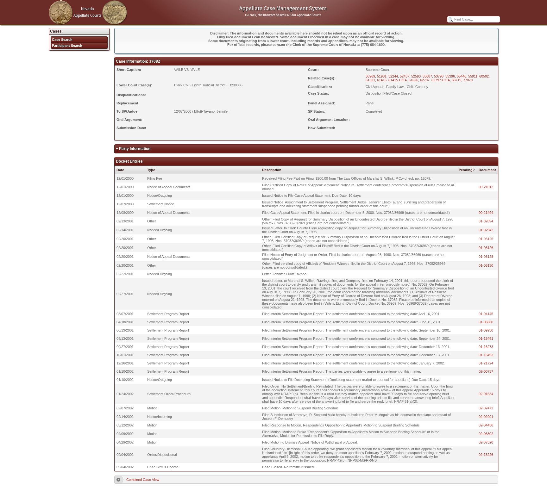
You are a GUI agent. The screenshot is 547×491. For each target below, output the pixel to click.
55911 (472, 76)
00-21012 (486, 187)
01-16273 (486, 347)
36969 (370, 76)
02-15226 (486, 455)
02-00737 (486, 371)
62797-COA (440, 80)
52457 (404, 76)
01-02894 (486, 221)
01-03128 (486, 256)
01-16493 (486, 355)
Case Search (62, 39)
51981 (382, 76)
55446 (461, 76)
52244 (393, 76)
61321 (370, 80)
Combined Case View (142, 480)
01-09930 (486, 330)
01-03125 (486, 239)
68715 (456, 80)
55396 (450, 76)
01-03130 (486, 265)
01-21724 (486, 363)
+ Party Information (133, 148)
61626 (413, 80)
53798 (438, 76)
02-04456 (486, 425)
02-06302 (486, 434)
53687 (427, 76)
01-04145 (486, 314)
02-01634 (486, 394)
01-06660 (486, 322)
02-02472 (486, 408)
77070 (468, 80)
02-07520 (486, 442)
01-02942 (486, 230)
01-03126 (486, 248)
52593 (416, 76)
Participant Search (67, 45)
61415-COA (397, 80)
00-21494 (486, 212)
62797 (425, 80)
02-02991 (486, 417)
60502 (484, 76)
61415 (382, 80)
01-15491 (486, 338)
